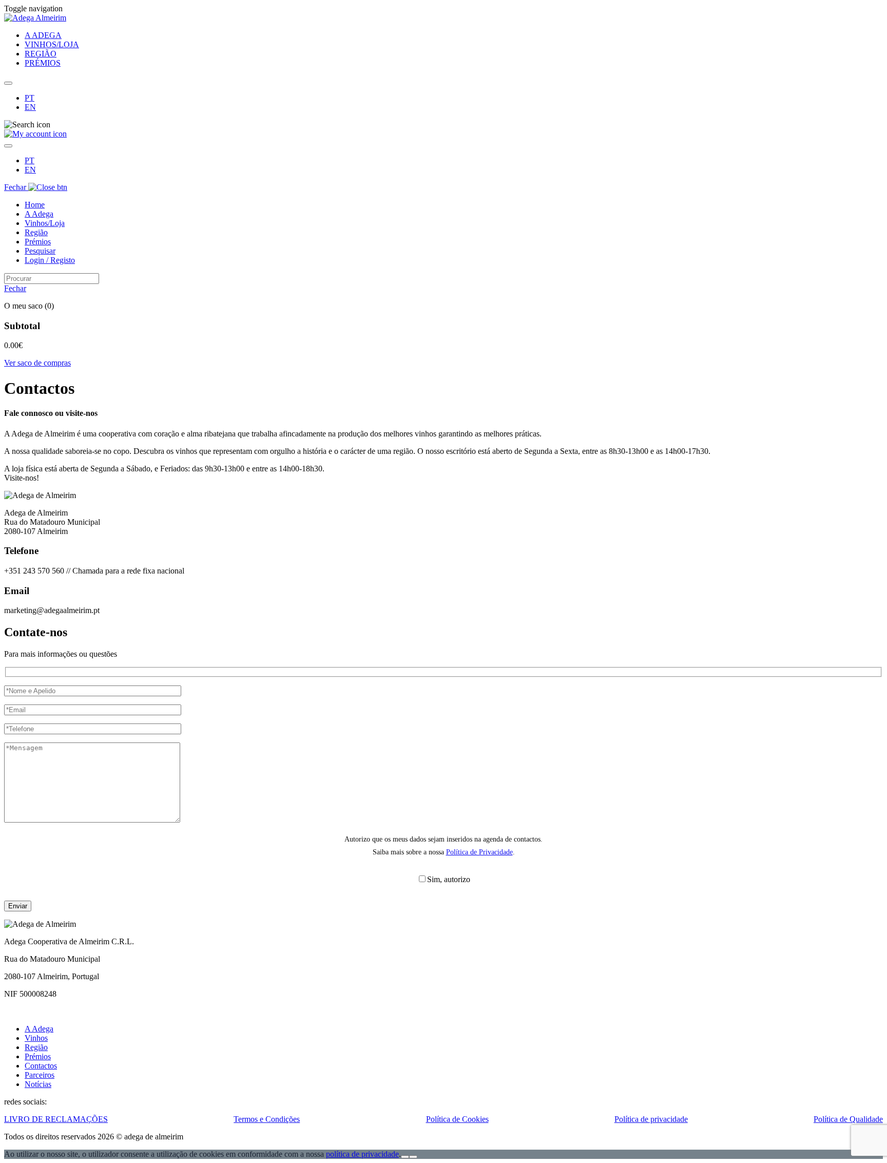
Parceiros (39, 1075)
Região (36, 232)
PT (29, 97)
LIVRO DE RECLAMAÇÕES (56, 1119)
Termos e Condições (267, 1119)
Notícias (38, 1084)
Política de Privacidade (479, 852)
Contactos (41, 1065)
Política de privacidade (651, 1119)
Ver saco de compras (37, 362)
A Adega (39, 213)
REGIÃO (40, 53)
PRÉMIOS (43, 63)
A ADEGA (43, 35)
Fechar (16, 187)
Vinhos (36, 1038)
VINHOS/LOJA (52, 44)
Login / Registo (50, 260)
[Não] (413, 1156)
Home (35, 204)
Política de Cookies (457, 1119)
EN (30, 107)
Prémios (38, 241)
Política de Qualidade (848, 1119)
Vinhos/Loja (45, 223)
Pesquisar (40, 250)
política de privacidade (362, 1154)
